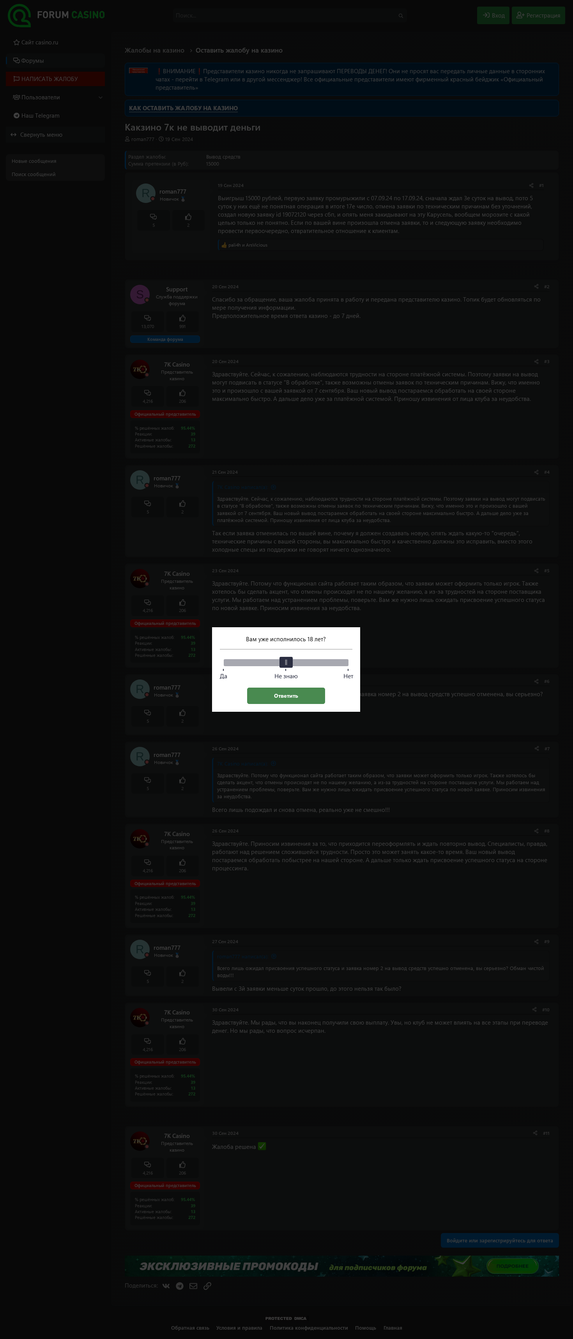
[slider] (286, 662)
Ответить (286, 695)
